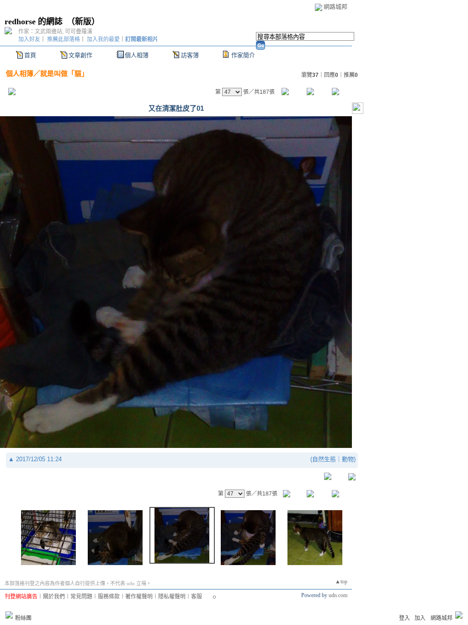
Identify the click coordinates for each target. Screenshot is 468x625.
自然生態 (324, 459)
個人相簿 (137, 55)
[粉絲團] (9, 615)
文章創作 (80, 55)
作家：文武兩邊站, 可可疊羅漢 (55, 31)
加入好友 (29, 39)
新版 (83, 21)
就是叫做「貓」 (64, 73)
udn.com (338, 595)
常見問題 (81, 596)
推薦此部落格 (63, 39)
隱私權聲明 (172, 596)
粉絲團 (23, 618)
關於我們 (54, 596)
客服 (196, 596)
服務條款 (109, 596)
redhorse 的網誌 (34, 21)
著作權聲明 (139, 596)
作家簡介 (243, 55)
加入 (420, 618)
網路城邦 (335, 6)
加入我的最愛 (103, 39)
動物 (348, 459)
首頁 (30, 55)
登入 (404, 618)
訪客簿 (190, 55)
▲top (341, 581)
